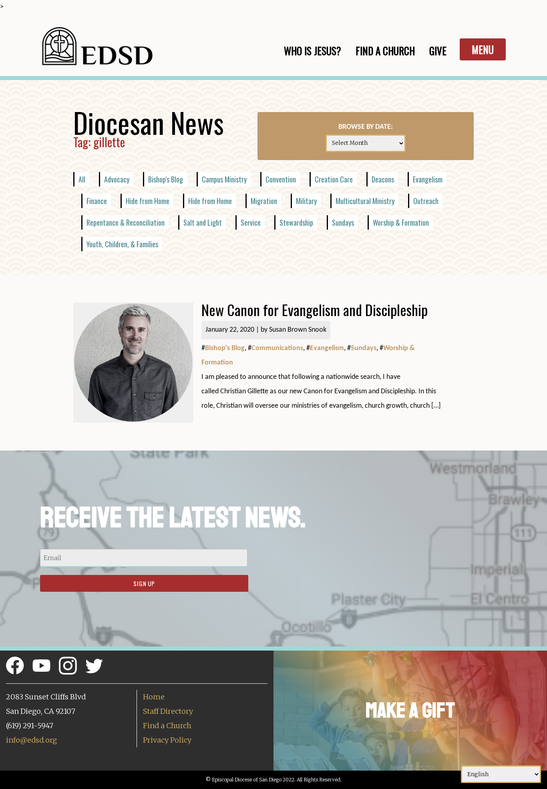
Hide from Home (147, 201)
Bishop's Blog (165, 179)
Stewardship (296, 222)
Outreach (425, 201)
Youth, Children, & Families (122, 244)
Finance (96, 201)
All (81, 179)
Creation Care (334, 179)
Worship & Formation (401, 222)
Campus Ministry (224, 179)
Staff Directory (168, 711)
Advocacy (116, 179)
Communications (277, 348)
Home (154, 696)
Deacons (383, 179)
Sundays (343, 222)
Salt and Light (202, 222)
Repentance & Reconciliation (125, 222)
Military (306, 201)
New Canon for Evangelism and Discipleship (314, 309)
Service (251, 222)
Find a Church (167, 725)
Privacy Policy (167, 740)
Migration (264, 201)
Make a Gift (410, 710)
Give (437, 50)
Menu (483, 49)
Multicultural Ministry (365, 201)
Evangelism (427, 179)
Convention (280, 179)
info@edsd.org (31, 740)
